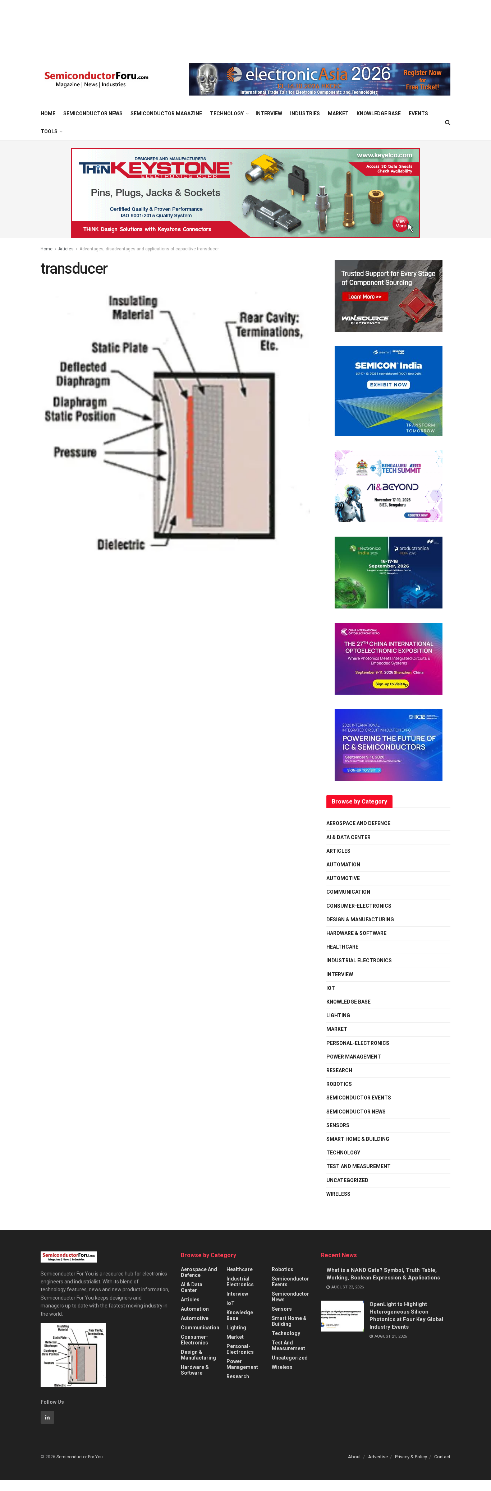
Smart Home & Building (357, 1139)
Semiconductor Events (358, 1098)
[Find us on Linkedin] (47, 1417)
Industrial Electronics (359, 960)
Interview (269, 113)
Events (418, 113)
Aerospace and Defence (358, 823)
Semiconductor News (93, 113)
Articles (66, 248)
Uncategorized (347, 1180)
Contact (442, 1456)
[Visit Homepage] (96, 80)
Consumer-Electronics (358, 906)
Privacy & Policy (411, 1456)
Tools (49, 131)
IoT (330, 988)
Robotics (339, 1084)
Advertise (378, 1456)
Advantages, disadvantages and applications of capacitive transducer (149, 248)
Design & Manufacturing (360, 919)
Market (338, 113)
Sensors (337, 1125)
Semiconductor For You (79, 1456)
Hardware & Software (356, 933)
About (354, 1456)
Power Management (353, 1057)
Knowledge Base (379, 113)
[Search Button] (447, 122)
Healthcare (342, 947)
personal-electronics (357, 1043)
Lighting (338, 1015)
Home (48, 113)
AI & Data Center (348, 837)
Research (339, 1070)
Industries (305, 113)
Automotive (343, 878)
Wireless (338, 1194)
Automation (343, 864)
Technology (227, 113)
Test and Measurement (358, 1166)
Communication (348, 892)
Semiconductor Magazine (166, 113)
